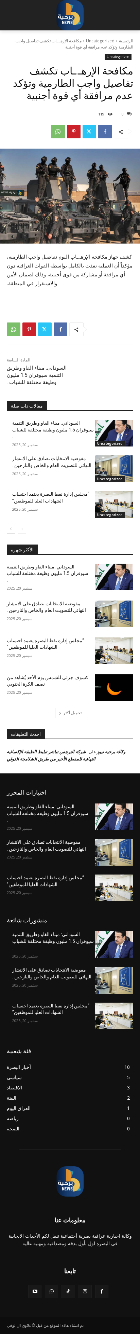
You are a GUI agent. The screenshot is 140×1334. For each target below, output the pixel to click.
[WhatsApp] (58, 131)
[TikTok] (68, 1291)
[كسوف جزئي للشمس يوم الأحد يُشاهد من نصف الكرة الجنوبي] (114, 687)
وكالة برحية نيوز (111, 751)
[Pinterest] (74, 131)
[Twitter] (89, 131)
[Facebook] (105, 131)
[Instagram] (85, 1291)
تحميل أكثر (72, 713)
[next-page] (11, 529)
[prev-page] (22, 529)
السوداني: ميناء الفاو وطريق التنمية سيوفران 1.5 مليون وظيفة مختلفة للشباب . (37, 375)
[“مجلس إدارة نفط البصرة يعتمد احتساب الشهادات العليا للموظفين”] (114, 504)
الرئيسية (126, 41)
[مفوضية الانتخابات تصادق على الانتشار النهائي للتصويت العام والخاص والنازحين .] (114, 468)
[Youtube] (34, 1291)
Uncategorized (100, 41)
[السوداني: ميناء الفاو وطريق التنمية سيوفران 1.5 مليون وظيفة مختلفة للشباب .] (114, 433)
